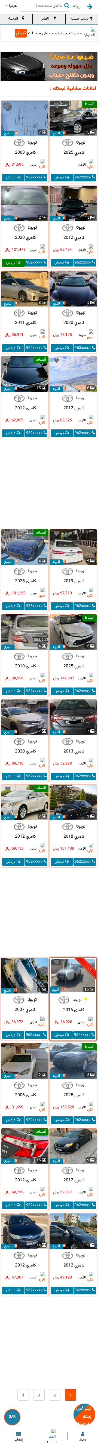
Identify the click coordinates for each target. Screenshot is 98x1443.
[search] (66, 5)
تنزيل (21, 33)
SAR (12, 1417)
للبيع (56, 133)
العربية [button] (13, 6)
